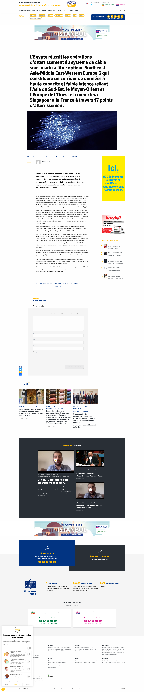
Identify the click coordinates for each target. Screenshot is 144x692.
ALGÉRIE (44, 10)
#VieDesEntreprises (35, 18)
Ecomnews (94, 4)
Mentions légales (65, 688)
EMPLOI (77, 658)
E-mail (34, 339)
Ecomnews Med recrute (78, 688)
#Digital (81, 15)
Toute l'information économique (40, 4)
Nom (34, 333)
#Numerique (59, 15)
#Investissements (51, 408)
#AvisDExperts (56, 476)
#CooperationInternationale (35, 156)
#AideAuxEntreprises (52, 474)
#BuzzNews (66, 476)
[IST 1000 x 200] (72, 32)
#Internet (57, 156)
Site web (35, 345)
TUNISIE (49, 10)
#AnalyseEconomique (44, 476)
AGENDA (77, 645)
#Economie (42, 15)
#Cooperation (77, 408)
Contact (56, 688)
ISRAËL (71, 10)
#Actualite (33, 15)
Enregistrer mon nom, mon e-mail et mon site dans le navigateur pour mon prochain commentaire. (57, 352)
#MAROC (85, 406)
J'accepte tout (17, 684)
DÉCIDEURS (105, 658)
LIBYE (54, 10)
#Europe (50, 15)
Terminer (28, 684)
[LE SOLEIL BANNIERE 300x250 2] (113, 224)
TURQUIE (60, 10)
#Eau (93, 409)
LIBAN (76, 10)
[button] (3, 689)
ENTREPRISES (105, 645)
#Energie (67, 15)
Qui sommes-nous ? (46, 688)
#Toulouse (85, 411)
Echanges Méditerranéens (27, 10)
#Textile (60, 408)
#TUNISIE (21, 406)
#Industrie (65, 406)
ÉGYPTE (66, 10)
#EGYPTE (74, 156)
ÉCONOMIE (51, 645)
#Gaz (74, 15)
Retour (6, 684)
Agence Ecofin (46, 161)
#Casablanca (76, 406)
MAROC (38, 10)
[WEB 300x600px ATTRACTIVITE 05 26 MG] (113, 178)
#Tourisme (38, 406)
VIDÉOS (50, 658)
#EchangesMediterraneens (84, 500)
